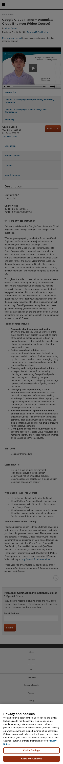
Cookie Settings (31, 750)
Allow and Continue (31, 758)
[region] (31, 734)
